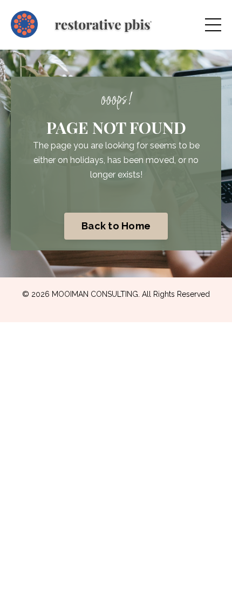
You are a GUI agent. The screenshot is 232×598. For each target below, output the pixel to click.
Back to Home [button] (116, 226)
